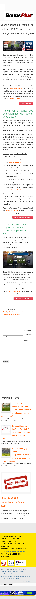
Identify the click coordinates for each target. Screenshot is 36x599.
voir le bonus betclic (13, 99)
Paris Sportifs (7, 312)
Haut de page (26, 581)
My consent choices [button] (6, 584)
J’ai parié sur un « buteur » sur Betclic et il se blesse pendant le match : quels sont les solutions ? (16, 409)
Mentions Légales (18, 571)
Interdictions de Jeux (7, 574)
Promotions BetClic (18, 312)
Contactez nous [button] (19, 574)
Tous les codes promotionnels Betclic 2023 (13, 502)
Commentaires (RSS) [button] (12, 578)
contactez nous (6, 571)
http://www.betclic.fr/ (15, 88)
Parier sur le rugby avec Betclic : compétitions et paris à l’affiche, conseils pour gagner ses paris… (16, 454)
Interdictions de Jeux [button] (19, 576)
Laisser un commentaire (12, 314)
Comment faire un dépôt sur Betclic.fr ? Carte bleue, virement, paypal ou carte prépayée (15, 432)
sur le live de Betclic (15, 190)
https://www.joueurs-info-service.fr (13, 551)
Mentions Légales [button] (6, 576)
